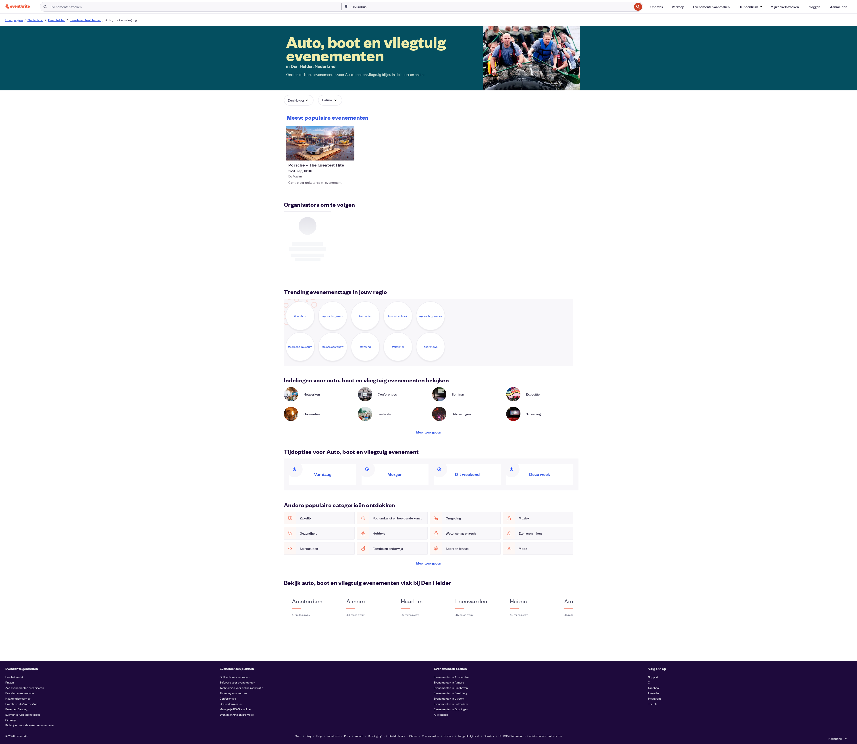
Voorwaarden (430, 736)
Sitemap (10, 720)
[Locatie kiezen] (346, 6)
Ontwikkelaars (395, 736)
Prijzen (9, 682)
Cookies (489, 736)
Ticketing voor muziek (234, 693)
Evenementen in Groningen (451, 709)
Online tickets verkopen (235, 677)
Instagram (654, 698)
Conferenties (228, 698)
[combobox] (491, 7)
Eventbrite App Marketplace (22, 714)
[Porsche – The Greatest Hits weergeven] (320, 143)
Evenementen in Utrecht (449, 698)
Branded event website (19, 693)
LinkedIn (653, 693)
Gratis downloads (230, 704)
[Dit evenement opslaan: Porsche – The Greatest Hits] (337, 154)
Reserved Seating (16, 709)
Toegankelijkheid (468, 736)
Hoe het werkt (14, 677)
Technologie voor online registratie (241, 688)
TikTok (652, 704)
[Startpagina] (17, 6)
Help (319, 736)
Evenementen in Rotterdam (451, 704)
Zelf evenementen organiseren (24, 688)
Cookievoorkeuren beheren (544, 736)
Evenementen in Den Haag (450, 693)
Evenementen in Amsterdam (452, 677)
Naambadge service (18, 698)
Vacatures (333, 736)
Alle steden (441, 714)
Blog (308, 736)
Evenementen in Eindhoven (451, 688)
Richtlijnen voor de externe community (29, 725)
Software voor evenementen (237, 682)
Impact (359, 736)
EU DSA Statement (511, 736)
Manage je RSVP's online (235, 709)
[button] (750, 7)
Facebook (654, 688)
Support (653, 677)
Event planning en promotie (237, 714)
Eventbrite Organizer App (21, 704)
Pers (347, 736)
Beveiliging (375, 736)
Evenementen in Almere (449, 682)
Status (413, 736)
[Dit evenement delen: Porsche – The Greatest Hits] (348, 154)
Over (298, 736)
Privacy (448, 736)
